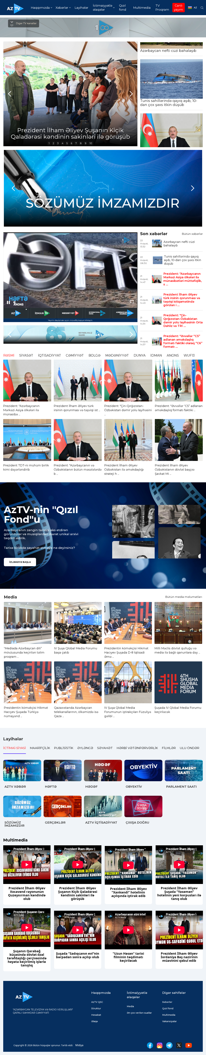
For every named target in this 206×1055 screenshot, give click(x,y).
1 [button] (49, 143)
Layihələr (81, 8)
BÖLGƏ (94, 355)
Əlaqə (94, 1021)
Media (130, 1006)
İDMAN (156, 355)
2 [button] (53, 143)
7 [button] (76, 143)
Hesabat (96, 1014)
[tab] (14, 748)
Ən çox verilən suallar (139, 1012)
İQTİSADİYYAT (49, 355)
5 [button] (67, 143)
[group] (95, 94)
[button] (41, 8)
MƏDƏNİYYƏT (117, 355)
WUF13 (189, 355)
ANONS (173, 355)
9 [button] (85, 143)
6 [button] (71, 143)
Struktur (96, 1008)
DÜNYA (139, 355)
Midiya (79, 1045)
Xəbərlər (167, 1002)
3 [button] (58, 143)
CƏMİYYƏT (75, 355)
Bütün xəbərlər (192, 233)
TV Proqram (162, 7)
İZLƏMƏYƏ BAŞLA (20, 562)
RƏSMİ (8, 355)
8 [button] (81, 143)
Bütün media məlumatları (183, 596)
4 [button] (62, 143)
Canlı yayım (178, 7)
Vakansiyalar (169, 1021)
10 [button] (90, 143)
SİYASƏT (26, 355)
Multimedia (142, 8)
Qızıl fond (122, 7)
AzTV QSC (97, 1002)
